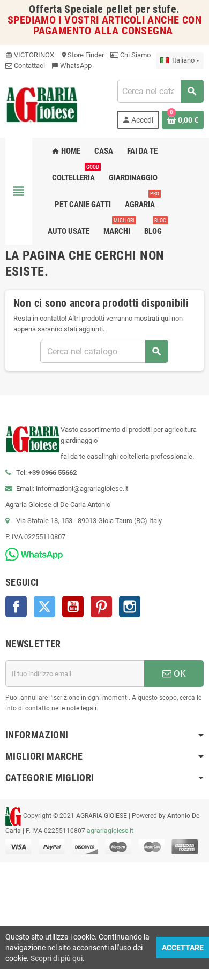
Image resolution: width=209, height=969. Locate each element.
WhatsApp (71, 66)
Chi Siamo (134, 55)
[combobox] (160, 91)
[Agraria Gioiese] (42, 104)
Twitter (44, 606)
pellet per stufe (141, 9)
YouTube (73, 606)
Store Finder (82, 55)
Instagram (129, 606)
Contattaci (28, 66)
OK (178, 673)
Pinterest (101, 606)
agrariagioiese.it (110, 831)
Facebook (16, 606)
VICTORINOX (29, 55)
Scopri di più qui (57, 958)
